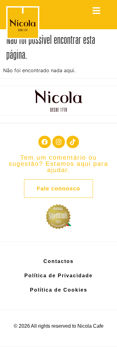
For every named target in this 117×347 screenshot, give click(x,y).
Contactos (58, 261)
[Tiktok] (72, 142)
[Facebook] (44, 142)
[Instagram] (58, 142)
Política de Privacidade (58, 275)
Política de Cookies (58, 290)
